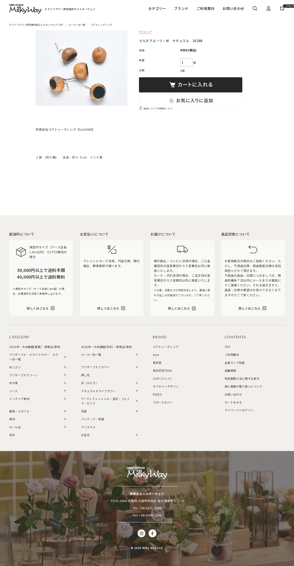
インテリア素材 (19, 399)
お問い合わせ (233, 8)
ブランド (181, 8)
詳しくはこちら (38, 308)
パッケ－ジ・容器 (92, 419)
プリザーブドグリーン (23, 375)
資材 (12, 419)
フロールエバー (163, 402)
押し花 (85, 375)
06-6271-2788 (151, 508)
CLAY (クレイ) (162, 378)
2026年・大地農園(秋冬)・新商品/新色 (106, 347)
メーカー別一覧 (76, 24)
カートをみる (233, 402)
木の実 (13, 383)
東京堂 (157, 363)
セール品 (15, 427)
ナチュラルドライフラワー (98, 391)
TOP (228, 347)
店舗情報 (230, 370)
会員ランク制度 (235, 363)
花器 (84, 411)
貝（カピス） (90, 383)
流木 (12, 435)
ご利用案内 (206, 8)
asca (156, 354)
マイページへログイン (239, 410)
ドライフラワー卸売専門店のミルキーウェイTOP (36, 24)
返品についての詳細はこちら (158, 108)
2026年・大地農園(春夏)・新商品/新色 (34, 347)
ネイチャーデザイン (166, 386)
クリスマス (88, 427)
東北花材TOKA (162, 370)
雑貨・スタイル (19, 411)
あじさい (15, 367)
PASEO (157, 394)
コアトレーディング (101, 24)
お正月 (85, 435)
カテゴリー (157, 8)
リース (13, 391)
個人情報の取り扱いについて (243, 386)
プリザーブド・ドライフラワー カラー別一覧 (33, 357)
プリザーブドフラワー (95, 367)
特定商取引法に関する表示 (242, 378)
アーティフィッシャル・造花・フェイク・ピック (105, 401)
